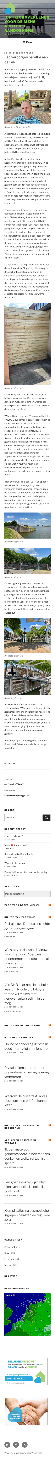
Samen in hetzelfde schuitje (18, 854)
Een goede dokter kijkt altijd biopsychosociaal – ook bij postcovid (25, 1186)
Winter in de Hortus (14, 863)
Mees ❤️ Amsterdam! (15, 845)
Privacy (8, 1453)
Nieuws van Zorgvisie (19, 917)
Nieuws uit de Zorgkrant (22, 1025)
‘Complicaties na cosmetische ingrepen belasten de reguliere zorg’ (27, 1215)
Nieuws (8, 1265)
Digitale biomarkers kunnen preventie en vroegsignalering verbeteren (26, 1072)
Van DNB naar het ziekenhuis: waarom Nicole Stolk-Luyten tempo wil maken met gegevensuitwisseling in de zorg (26, 994)
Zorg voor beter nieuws (22, 905)
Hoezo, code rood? (13, 836)
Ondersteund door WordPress (28, 1453)
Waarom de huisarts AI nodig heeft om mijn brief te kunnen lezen (26, 1100)
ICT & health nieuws (18, 1037)
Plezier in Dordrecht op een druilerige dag (25, 872)
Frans (29, 53)
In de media (10, 1259)
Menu (29, 42)
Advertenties (11, 1247)
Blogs (12, 763)
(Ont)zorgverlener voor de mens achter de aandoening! (27, 24)
